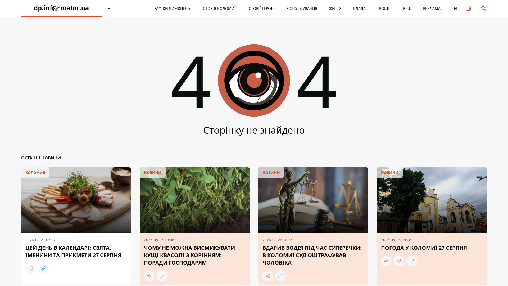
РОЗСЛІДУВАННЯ (301, 8)
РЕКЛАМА (432, 8)
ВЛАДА (359, 8)
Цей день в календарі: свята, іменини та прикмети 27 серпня (73, 251)
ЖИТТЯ (335, 8)
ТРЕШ (406, 8)
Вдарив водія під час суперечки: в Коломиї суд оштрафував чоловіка (312, 255)
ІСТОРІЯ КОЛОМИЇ (219, 8)
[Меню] (110, 8)
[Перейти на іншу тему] (469, 8)
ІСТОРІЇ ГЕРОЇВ (261, 8)
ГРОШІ (383, 8)
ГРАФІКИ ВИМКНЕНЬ (171, 8)
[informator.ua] (61, 8)
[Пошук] (483, 8)
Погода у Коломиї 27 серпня (424, 247)
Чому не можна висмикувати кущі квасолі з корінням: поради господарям (189, 255)
